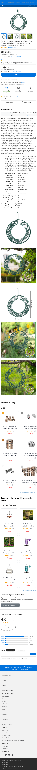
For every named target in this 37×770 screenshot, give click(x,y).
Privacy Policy (5, 733)
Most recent (10, 650)
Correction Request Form (10, 605)
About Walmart (6, 678)
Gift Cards (4, 706)
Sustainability (5, 688)
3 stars (2, 640)
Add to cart (18, 75)
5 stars (2, 636)
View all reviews (7, 631)
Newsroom (4, 683)
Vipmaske (9, 2)
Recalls (3, 717)
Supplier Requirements (7, 690)
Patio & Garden (16, 115)
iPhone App (5, 746)
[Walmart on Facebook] (3, 755)
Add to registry (27, 102)
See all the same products (29, 590)
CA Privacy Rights (6, 735)
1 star (3, 644)
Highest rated (21, 650)
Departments (7, 6)
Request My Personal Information (10, 738)
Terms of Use (5, 730)
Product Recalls (6, 722)
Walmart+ (4, 704)
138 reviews (13, 47)
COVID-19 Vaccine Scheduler (9, 712)
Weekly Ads (25, 669)
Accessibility (5, 719)
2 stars (2, 642)
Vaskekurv (4, 2)
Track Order (14, 669)
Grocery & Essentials (30, 6)
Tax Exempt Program (7, 724)
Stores (3, 699)
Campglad (13, 2)
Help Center (29, 667)
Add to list (10, 102)
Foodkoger (23, 2)
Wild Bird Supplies (26, 115)
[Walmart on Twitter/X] (6, 755)
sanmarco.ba (16, 60)
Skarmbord (28, 2)
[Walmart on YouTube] (9, 755)
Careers (4, 680)
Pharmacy (4, 714)
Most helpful (5, 654)
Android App (5, 748)
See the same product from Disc (27, 492)
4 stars (2, 638)
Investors (4, 685)
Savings (21, 6)
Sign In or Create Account (14, 667)
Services (14, 6)
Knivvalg (18, 2)
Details (14, 98)
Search (33, 654)
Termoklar (33, 2)
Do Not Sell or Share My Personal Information (13, 740)
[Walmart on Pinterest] (12, 755)
